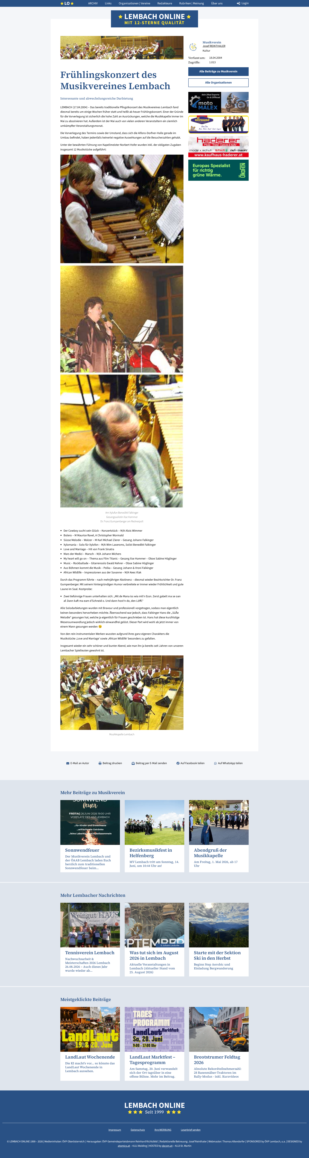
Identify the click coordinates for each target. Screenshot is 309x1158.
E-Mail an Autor (79, 763)
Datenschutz (138, 1130)
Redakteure (164, 3)
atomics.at (124, 1146)
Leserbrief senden (191, 1130)
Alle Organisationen (218, 82)
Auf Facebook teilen (193, 763)
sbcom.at (167, 1146)
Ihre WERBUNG (162, 1130)
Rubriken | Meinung (191, 3)
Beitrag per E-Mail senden (151, 763)
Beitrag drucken (112, 763)
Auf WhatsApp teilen (230, 763)
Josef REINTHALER (214, 46)
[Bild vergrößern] (193, 47)
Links (108, 3)
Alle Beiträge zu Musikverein (218, 71)
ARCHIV (93, 3)
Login (245, 3)
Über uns (217, 3)
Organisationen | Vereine (134, 3)
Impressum (114, 1130)
